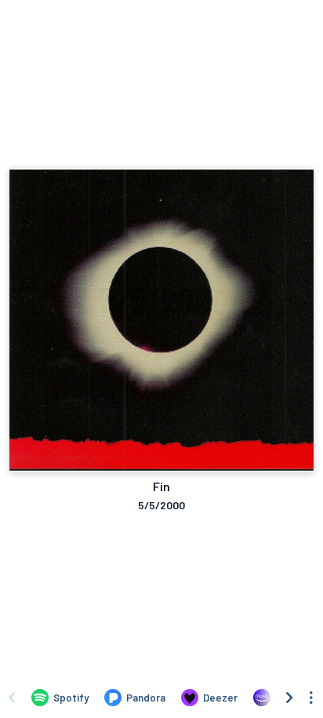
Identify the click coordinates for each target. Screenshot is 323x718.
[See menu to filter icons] (311, 697)
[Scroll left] (12, 697)
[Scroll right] (289, 697)
